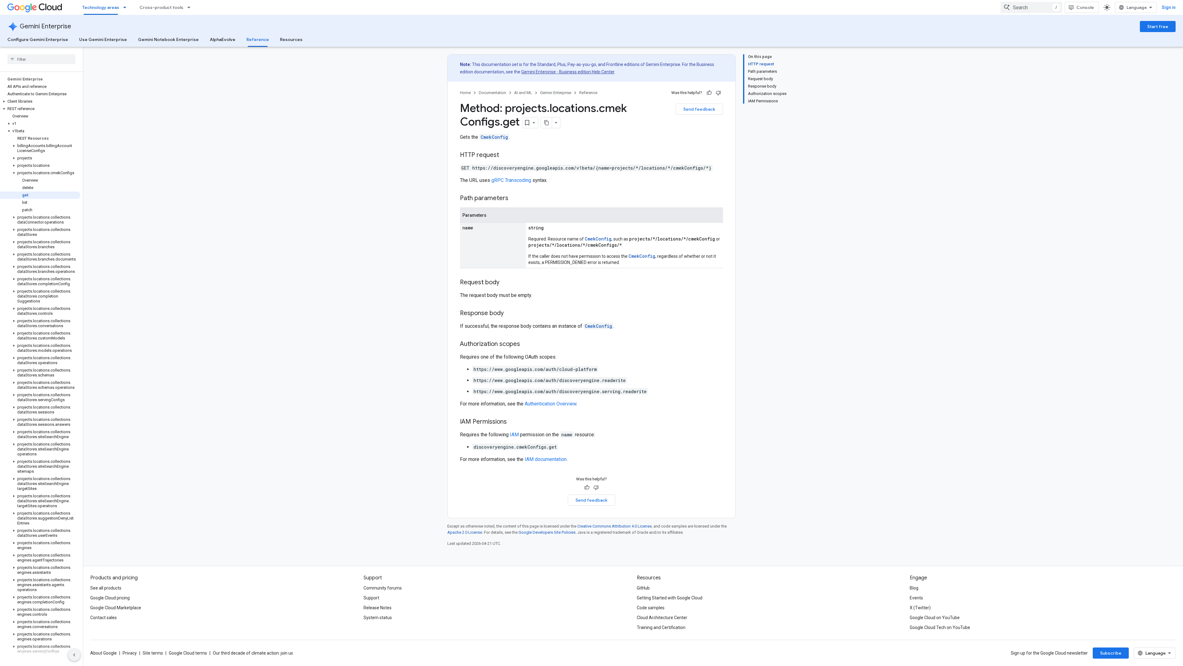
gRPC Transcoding (511, 180)
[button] (40, 101)
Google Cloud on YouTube (935, 617)
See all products (105, 588)
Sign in (1169, 7)
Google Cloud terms (188, 653)
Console (1085, 7)
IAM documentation (546, 459)
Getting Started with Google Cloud (669, 597)
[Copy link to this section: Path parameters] (514, 198)
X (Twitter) (920, 607)
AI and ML (523, 92)
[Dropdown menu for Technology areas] (126, 7)
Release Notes (378, 607)
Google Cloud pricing (110, 597)
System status (378, 617)
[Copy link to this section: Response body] (510, 313)
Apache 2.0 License (464, 532)
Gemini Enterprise (45, 26)
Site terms (153, 653)
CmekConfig (494, 137)
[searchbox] (41, 59)
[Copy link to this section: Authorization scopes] (526, 344)
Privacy (130, 653)
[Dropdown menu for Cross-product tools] (190, 7)
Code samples (651, 607)
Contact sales (103, 617)
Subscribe (1110, 653)
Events (916, 597)
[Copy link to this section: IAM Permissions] (513, 422)
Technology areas (100, 7)
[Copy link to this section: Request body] (505, 282)
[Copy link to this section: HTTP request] (505, 155)
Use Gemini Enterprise (103, 39)
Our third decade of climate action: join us (253, 653)
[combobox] (1031, 7)
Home (465, 92)
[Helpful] (709, 92)
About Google (103, 653)
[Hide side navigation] (74, 655)
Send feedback (699, 109)
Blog (914, 588)
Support (371, 597)
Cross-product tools (161, 7)
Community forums (383, 588)
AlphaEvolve (222, 39)
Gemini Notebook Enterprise (168, 39)
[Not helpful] (718, 92)
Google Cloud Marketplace (115, 607)
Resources (291, 39)
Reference (257, 39)
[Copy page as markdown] (546, 122)
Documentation (492, 92)
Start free (1157, 26)
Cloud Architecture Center (662, 617)
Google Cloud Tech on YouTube (940, 627)
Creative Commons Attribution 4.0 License (614, 526)
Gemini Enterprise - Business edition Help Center (567, 71)
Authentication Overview (550, 404)
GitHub (643, 588)
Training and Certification (661, 627)
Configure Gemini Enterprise (37, 39)
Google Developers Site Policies (546, 532)
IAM (514, 435)
